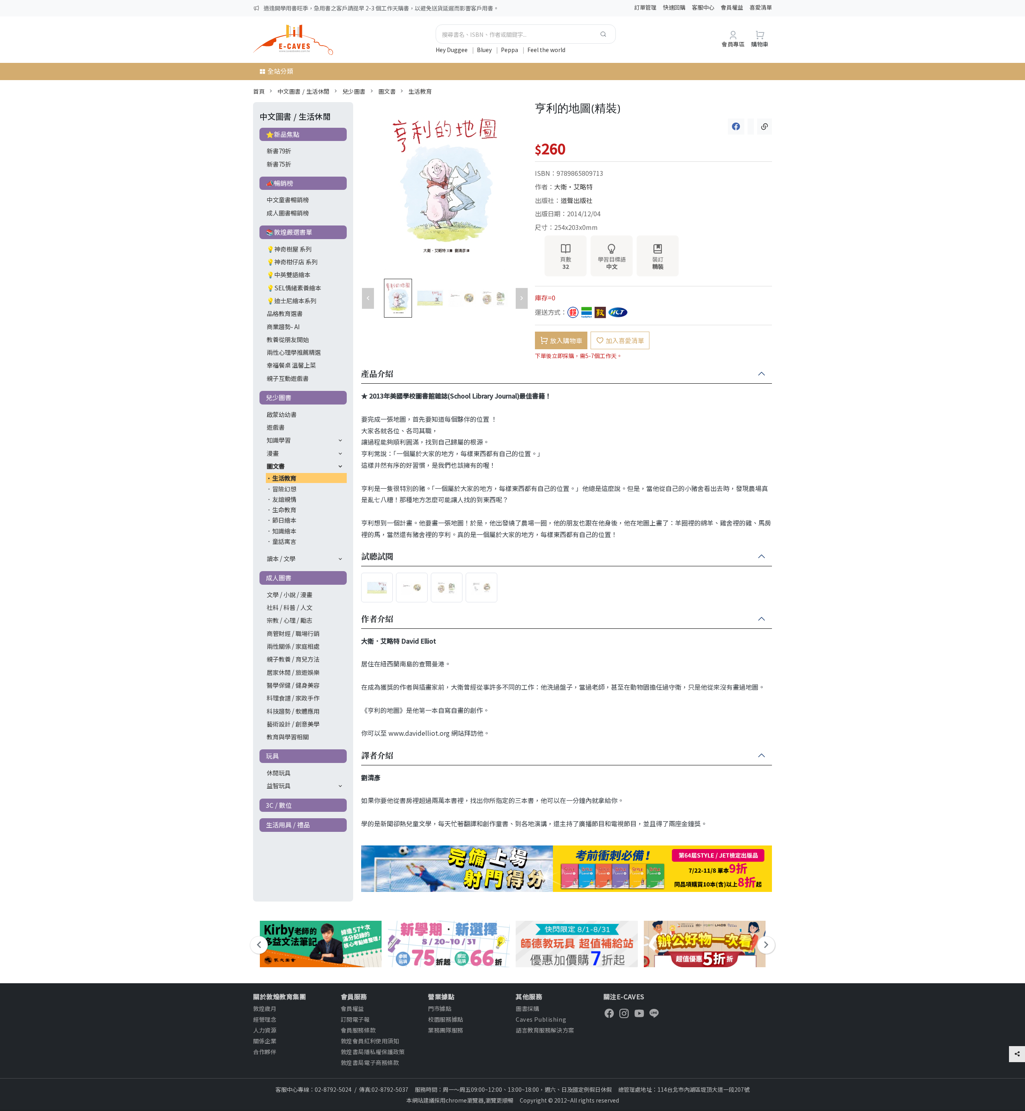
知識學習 (279, 439)
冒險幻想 (284, 488)
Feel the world (546, 50)
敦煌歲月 (264, 1008)
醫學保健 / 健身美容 (293, 684)
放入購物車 (566, 340)
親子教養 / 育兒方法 (293, 658)
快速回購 (674, 7)
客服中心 (703, 7)
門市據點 (439, 1008)
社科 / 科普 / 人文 (289, 607)
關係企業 (264, 1041)
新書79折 (279, 150)
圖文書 (387, 91)
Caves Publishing (541, 1019)
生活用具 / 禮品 (288, 824)
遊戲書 (276, 427)
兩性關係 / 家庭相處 (293, 646)
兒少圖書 (354, 91)
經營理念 (264, 1019)
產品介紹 (377, 374)
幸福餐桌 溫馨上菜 (291, 364)
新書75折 (279, 163)
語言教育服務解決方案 (545, 1030)
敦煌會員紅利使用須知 (370, 1041)
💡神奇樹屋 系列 (289, 248)
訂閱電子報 (355, 1019)
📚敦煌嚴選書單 (289, 232)
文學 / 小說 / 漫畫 (289, 594)
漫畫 (273, 453)
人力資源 (264, 1030)
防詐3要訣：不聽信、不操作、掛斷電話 (312, 8)
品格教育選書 (285, 313)
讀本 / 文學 (281, 558)
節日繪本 (284, 519)
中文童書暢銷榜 (288, 199)
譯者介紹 (377, 756)
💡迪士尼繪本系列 (291, 300)
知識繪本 (284, 530)
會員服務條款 (358, 1030)
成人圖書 (278, 577)
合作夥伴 (264, 1051)
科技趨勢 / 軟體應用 (293, 710)
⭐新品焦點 (282, 134)
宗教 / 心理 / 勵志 (289, 620)
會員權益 (732, 7)
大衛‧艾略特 (573, 186)
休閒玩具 (279, 772)
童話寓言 (284, 541)
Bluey (485, 50)
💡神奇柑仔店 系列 (292, 261)
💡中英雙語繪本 (288, 274)
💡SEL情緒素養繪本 (294, 287)
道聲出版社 (577, 200)
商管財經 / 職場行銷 (293, 633)
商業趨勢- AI (283, 326)
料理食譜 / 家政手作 (293, 697)
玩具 (272, 756)
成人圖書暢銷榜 (288, 212)
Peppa (510, 50)
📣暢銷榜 (279, 183)
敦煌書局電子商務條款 (370, 1062)
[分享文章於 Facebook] (736, 127)
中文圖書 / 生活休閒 (303, 91)
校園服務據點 (445, 1019)
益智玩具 (279, 785)
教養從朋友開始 (288, 339)
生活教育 (420, 91)
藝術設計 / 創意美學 (293, 723)
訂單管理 (645, 7)
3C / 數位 (279, 805)
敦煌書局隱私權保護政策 (373, 1051)
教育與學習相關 (288, 736)
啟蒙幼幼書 (282, 414)
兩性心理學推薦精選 (294, 352)
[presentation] (259, 945)
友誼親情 (284, 499)
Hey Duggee (452, 50)
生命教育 (284, 509)
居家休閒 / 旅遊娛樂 (293, 672)
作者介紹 (377, 619)
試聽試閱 (377, 556)
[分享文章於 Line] (751, 127)
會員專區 (733, 44)
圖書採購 (527, 1008)
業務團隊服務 (445, 1030)
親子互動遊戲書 (288, 378)
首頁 (259, 91)
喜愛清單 (761, 7)
